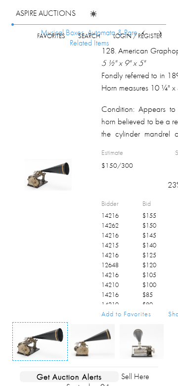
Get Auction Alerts (69, 376)
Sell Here (135, 376)
